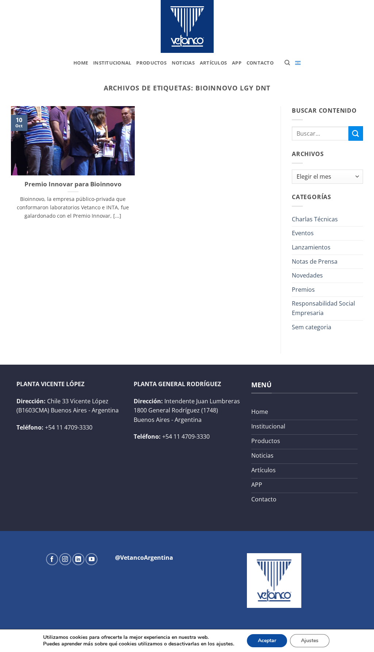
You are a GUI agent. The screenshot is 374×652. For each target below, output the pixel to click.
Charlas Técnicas (315, 219)
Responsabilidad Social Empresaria (323, 308)
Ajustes (309, 640)
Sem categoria (311, 327)
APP (236, 62)
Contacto (260, 62)
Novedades (307, 275)
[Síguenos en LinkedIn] (78, 559)
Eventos (303, 233)
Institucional (112, 62)
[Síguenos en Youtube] (91, 559)
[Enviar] (355, 133)
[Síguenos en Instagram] (65, 559)
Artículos (213, 62)
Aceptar (267, 640)
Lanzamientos (311, 247)
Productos (151, 62)
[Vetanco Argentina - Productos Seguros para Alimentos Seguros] (187, 26)
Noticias (183, 62)
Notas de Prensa (314, 261)
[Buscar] (287, 63)
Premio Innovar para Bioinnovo (73, 184)
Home (80, 62)
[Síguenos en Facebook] (52, 559)
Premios (303, 290)
